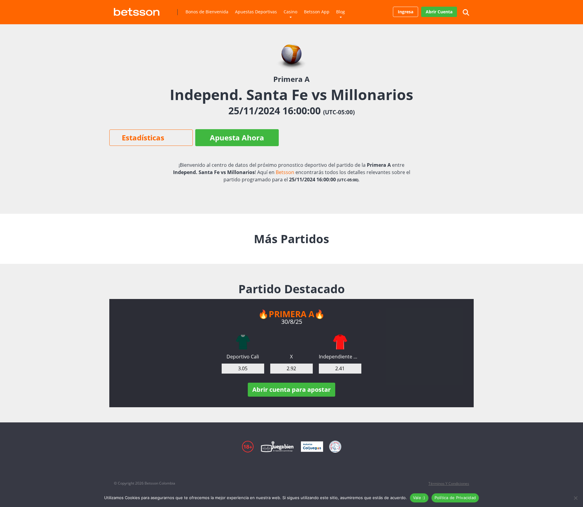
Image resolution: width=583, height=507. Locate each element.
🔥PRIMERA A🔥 (291, 314)
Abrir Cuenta (439, 12)
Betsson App (316, 12)
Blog (340, 12)
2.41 (340, 368)
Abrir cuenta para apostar (291, 389)
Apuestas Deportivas (256, 12)
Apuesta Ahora (237, 138)
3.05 (242, 368)
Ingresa (405, 12)
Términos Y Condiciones (448, 483)
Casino (290, 12)
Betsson (285, 172)
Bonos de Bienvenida (207, 12)
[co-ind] (340, 342)
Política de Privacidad (455, 497)
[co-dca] (243, 342)
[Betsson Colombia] (136, 10)
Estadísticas (143, 138)
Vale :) (419, 497)
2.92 (291, 368)
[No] (575, 498)
